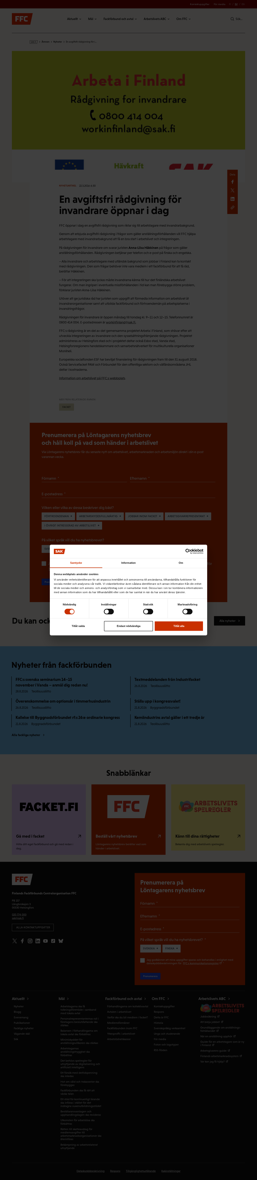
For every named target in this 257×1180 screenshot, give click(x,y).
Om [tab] (181, 562)
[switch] (109, 611)
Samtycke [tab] (76, 562)
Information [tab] (128, 562)
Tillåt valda (78, 625)
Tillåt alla (178, 625)
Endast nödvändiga (128, 625)
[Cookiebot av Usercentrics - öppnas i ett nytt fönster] (188, 551)
